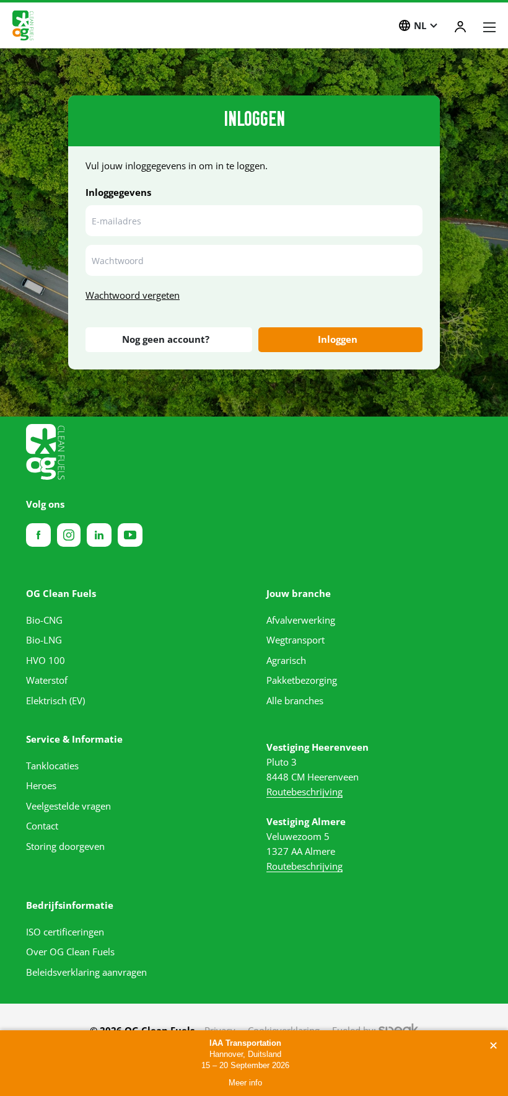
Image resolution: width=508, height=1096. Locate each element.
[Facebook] (38, 535)
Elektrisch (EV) (55, 700)
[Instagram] (69, 535)
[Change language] (404, 25)
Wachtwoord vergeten (132, 295)
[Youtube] (130, 535)
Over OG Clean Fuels (70, 951)
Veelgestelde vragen (68, 806)
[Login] (460, 26)
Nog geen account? (165, 339)
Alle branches (294, 700)
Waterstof (47, 680)
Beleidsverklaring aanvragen (86, 972)
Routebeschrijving (304, 791)
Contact (42, 826)
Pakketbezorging (301, 680)
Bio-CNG (44, 620)
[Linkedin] (99, 535)
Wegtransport (295, 640)
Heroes (41, 785)
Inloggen (337, 339)
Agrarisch (286, 660)
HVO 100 (45, 660)
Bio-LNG (44, 640)
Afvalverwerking (300, 620)
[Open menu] (489, 27)
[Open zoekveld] (376, 26)
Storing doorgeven (65, 846)
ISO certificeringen (65, 932)
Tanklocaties (52, 765)
